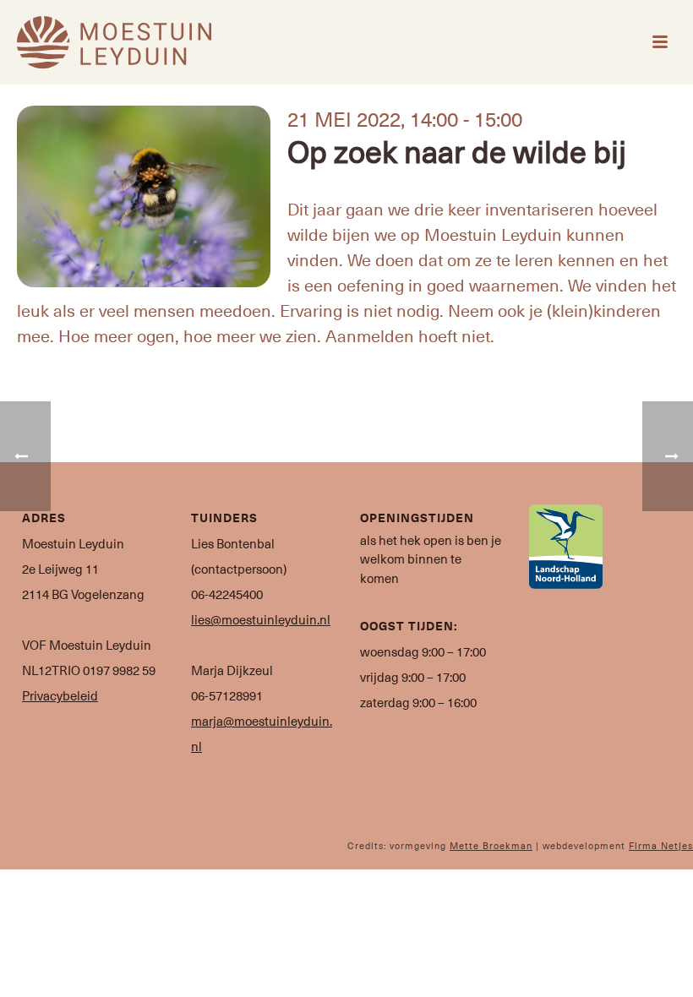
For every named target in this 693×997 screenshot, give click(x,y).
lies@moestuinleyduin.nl (260, 619)
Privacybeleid (60, 695)
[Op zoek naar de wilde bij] (143, 196)
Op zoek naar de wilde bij (456, 150)
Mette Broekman (491, 845)
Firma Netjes (661, 845)
